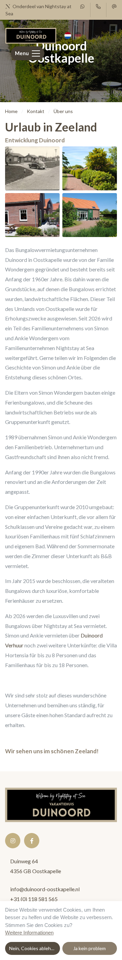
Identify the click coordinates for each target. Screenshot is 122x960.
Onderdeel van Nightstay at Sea (38, 9)
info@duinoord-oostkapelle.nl (45, 889)
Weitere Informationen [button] (29, 932)
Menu (22, 53)
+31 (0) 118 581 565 (34, 899)
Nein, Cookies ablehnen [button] (34, 948)
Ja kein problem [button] (89, 948)
